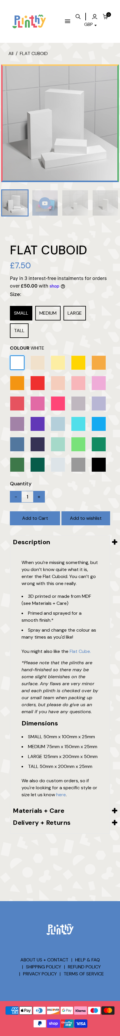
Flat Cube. (80, 651)
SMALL (21, 313)
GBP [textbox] (88, 24)
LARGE (75, 313)
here (61, 795)
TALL (19, 330)
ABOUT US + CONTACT (44, 960)
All (10, 53)
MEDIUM (48, 313)
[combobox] (91, 25)
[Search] (80, 16)
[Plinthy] (29, 21)
